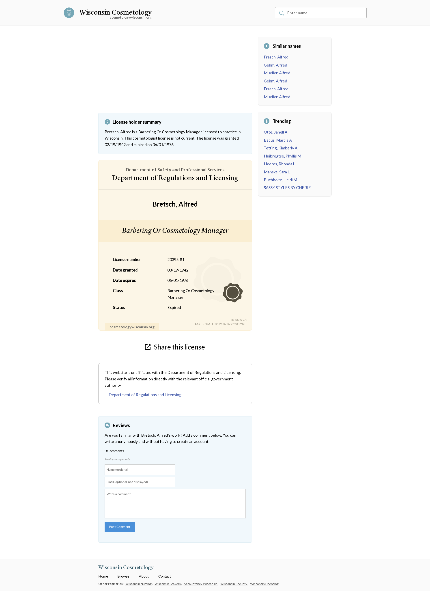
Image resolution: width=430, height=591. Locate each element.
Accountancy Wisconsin (201, 584)
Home (103, 576)
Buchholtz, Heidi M (280, 179)
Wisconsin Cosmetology (115, 12)
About (144, 576)
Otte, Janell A (275, 131)
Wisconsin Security (234, 584)
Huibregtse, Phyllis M (282, 155)
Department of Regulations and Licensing (145, 394)
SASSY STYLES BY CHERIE (287, 187)
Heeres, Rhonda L (279, 163)
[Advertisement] (175, 74)
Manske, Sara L (277, 171)
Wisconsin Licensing (264, 584)
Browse (123, 576)
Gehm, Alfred (275, 65)
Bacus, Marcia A (278, 140)
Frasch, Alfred (276, 56)
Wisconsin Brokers (168, 584)
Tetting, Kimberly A (280, 147)
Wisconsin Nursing (138, 584)
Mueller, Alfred (277, 72)
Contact (164, 576)
